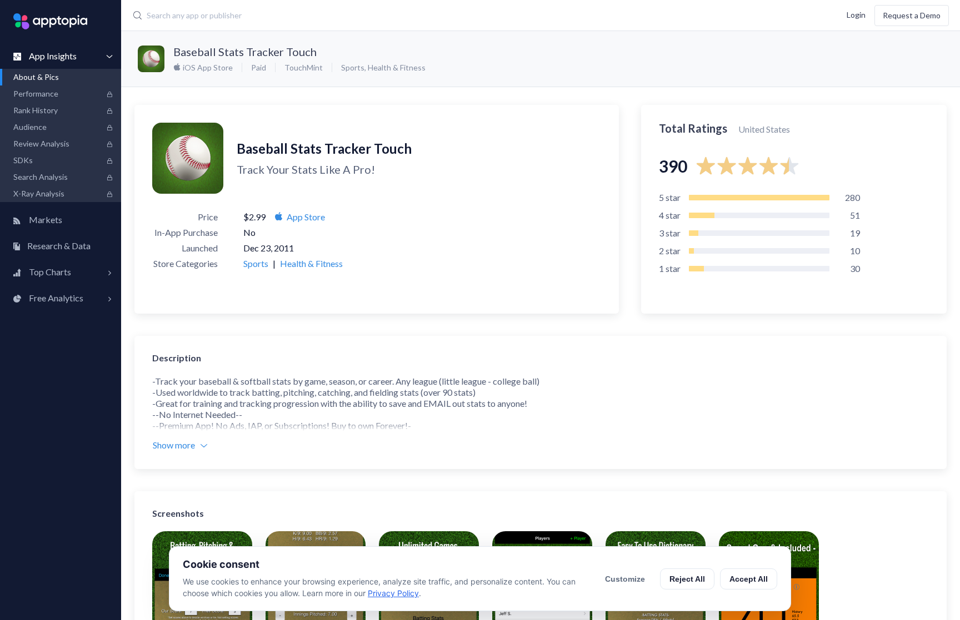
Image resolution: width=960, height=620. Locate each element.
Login (856, 14)
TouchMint (303, 67)
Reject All (687, 578)
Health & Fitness (397, 67)
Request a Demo (912, 15)
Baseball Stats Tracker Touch (245, 51)
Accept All (748, 578)
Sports (352, 67)
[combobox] (394, 15)
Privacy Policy (393, 593)
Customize (625, 578)
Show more (174, 445)
